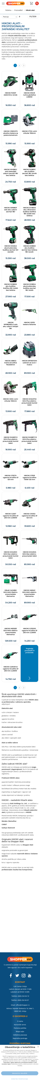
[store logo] (15, 3)
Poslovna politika (20, 1028)
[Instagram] (23, 976)
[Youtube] (29, 976)
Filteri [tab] (32, 17)
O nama (20, 1021)
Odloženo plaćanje (20, 1035)
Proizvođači (18, 10)
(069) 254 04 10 (23, 996)
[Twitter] (17, 976)
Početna (8, 10)
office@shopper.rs (23, 1005)
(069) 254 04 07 (23, 1000)
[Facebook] (11, 977)
